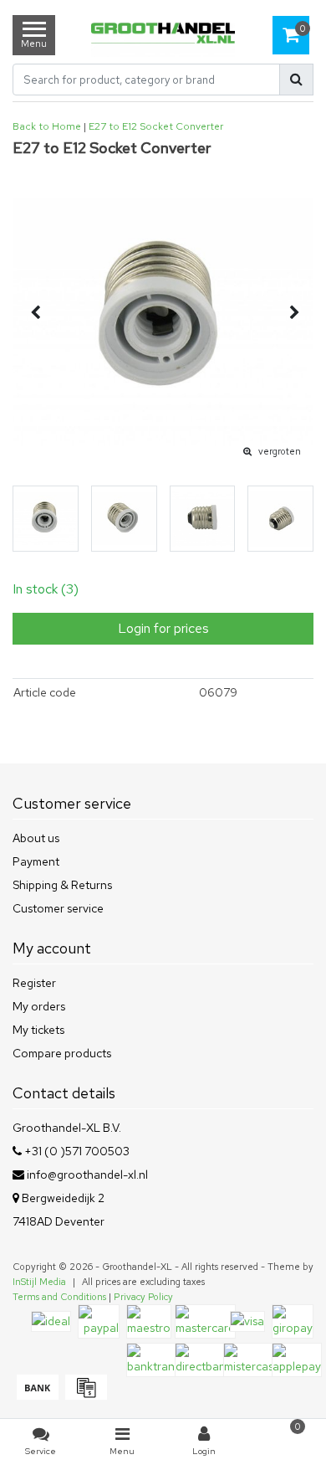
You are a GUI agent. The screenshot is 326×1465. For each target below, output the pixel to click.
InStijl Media (39, 1282)
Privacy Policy (143, 1297)
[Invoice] (84, 1395)
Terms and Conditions (59, 1297)
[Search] (296, 79)
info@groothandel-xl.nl (87, 1174)
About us (36, 838)
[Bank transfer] (37, 1395)
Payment (36, 861)
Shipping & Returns (62, 884)
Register (34, 982)
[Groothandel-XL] (163, 35)
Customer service (58, 908)
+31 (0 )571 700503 (76, 1151)
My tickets (38, 1029)
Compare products (62, 1053)
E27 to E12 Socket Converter (156, 126)
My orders (39, 1006)
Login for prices (163, 628)
